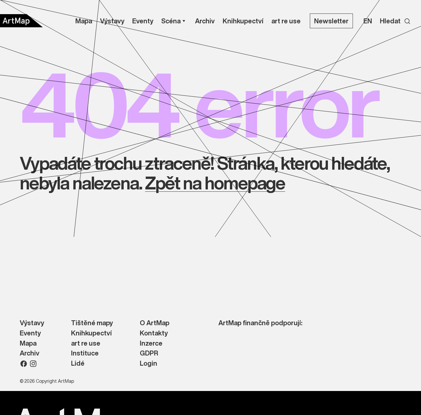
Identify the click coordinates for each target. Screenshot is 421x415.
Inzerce (151, 343)
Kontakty (154, 333)
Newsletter (331, 21)
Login (148, 363)
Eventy (30, 333)
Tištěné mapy (92, 323)
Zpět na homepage (215, 182)
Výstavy (32, 323)
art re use (85, 343)
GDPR (149, 353)
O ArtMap (154, 323)
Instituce (85, 353)
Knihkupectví (91, 333)
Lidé (78, 363)
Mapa (28, 343)
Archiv (29, 353)
